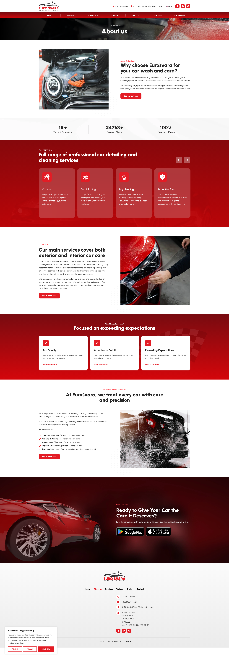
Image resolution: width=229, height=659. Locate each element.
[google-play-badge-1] (130, 531)
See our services (131, 96)
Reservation (179, 15)
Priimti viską (46, 649)
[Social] (118, 631)
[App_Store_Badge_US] (158, 531)
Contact (158, 15)
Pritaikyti (15, 649)
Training (114, 15)
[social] (177, 6)
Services (92, 15)
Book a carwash (50, 364)
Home (49, 15)
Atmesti (30, 649)
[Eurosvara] (49, 6)
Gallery (136, 15)
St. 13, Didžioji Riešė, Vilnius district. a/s (147, 6)
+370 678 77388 (121, 6)
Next (187, 160)
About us (71, 15)
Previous (179, 160)
